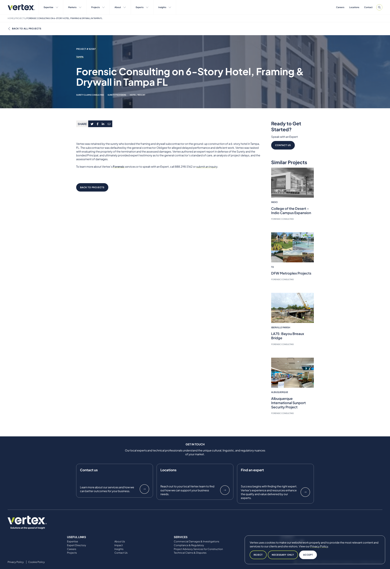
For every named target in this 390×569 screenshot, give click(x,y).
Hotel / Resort (137, 95)
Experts (140, 7)
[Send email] (109, 123)
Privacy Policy (319, 546)
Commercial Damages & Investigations (196, 541)
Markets (72, 7)
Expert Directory (76, 545)
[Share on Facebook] (97, 123)
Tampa (79, 56)
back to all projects (26, 28)
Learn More (144, 489)
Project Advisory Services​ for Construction (198, 549)
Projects (95, 7)
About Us (119, 541)
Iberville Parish (280, 327)
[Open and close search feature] (379, 7)
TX (272, 267)
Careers (340, 7)
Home (11, 18)
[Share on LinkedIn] (103, 123)
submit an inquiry (206, 166)
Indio (274, 202)
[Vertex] (21, 7)
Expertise (48, 7)
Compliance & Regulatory (189, 545)
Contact (368, 7)
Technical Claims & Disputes (190, 552)
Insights (162, 7)
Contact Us (283, 145)
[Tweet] (92, 123)
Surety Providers (117, 95)
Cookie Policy (36, 562)
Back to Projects (92, 187)
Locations (354, 7)
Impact (118, 545)
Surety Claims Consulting (90, 95)
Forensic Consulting (282, 219)
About (118, 7)
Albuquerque (279, 392)
